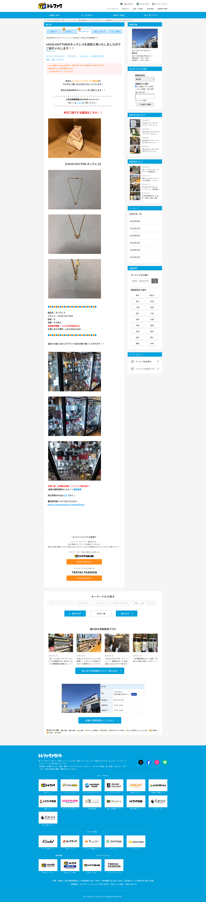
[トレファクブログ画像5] (74, 391)
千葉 (137, 307)
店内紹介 (69, 31)
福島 (152, 325)
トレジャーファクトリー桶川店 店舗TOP (76, 20)
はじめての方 (144, 4)
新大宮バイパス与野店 (117, 730)
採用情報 (150, 9)
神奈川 (152, 295)
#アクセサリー (73, 56)
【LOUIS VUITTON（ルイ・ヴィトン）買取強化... (150, 188)
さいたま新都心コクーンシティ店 (138, 730)
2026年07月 (135, 228)
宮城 (137, 331)
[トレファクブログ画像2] (74, 209)
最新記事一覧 (136, 213)
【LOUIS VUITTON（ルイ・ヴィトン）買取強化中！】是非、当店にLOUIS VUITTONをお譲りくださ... (117, 661)
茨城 (152, 301)
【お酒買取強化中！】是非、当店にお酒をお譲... (150, 197)
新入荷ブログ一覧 (59, 20)
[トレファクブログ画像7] (74, 480)
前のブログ (76, 613)
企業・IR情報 (138, 9)
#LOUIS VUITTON (97, 56)
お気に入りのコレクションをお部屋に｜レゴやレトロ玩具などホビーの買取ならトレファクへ (89, 661)
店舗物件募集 (162, 9)
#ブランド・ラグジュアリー (55, 56)
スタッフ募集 (115, 31)
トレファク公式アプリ (145, 368)
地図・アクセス (99, 31)
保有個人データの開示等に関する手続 (139, 880)
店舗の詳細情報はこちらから (99, 720)
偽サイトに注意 (117, 884)
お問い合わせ (130, 884)
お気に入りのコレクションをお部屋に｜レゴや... (150, 179)
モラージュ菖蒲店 (92, 730)
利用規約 (74, 884)
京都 (152, 319)
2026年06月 (135, 235)
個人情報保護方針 (72, 880)
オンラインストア (161, 4)
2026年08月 (135, 221)
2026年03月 (135, 257)
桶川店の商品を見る (84, 562)
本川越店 (154, 730)
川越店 (73, 730)
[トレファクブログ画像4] (74, 298)
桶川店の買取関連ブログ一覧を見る (100, 670)
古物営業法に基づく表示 (90, 880)
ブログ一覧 (101, 613)
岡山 (152, 337)
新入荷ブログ (151, 15)
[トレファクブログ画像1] (74, 158)
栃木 (137, 313)
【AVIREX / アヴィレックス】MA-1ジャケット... (150, 141)
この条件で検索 (145, 104)
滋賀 (137, 319)
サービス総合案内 (143, 361)
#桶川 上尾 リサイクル (55, 60)
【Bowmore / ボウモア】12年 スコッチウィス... (150, 150)
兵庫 (137, 325)
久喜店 (82, 730)
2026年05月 (135, 242)
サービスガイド (112, 9)
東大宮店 (104, 730)
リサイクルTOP (48, 20)
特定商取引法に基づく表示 (112, 880)
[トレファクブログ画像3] (74, 254)
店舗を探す (54, 15)
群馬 (152, 307)
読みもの (125, 9)
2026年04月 (135, 250)
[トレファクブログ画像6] (74, 436)
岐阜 (137, 337)
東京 (137, 295)
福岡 (137, 343)
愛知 (152, 331)
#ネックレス (84, 56)
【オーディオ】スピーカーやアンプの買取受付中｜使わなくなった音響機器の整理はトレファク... (60, 661)
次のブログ (125, 613)
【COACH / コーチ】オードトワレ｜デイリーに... (150, 124)
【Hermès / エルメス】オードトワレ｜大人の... (150, 133)
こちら (71, 68)
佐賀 (152, 343)
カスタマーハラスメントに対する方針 (94, 884)
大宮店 (65, 730)
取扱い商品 (119, 15)
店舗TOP (53, 31)
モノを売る (87, 15)
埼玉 (137, 301)
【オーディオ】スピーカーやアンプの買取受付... (151, 171)
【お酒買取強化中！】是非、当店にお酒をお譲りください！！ (145, 659)
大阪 (152, 313)
